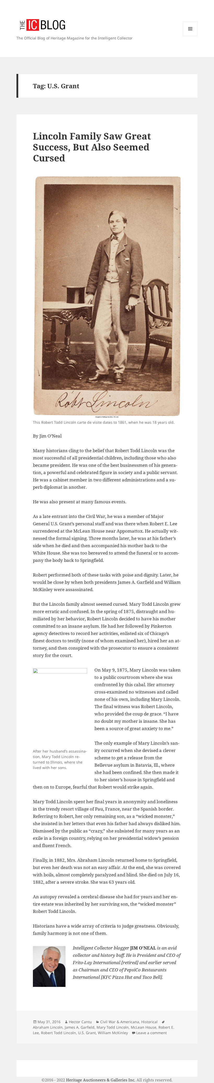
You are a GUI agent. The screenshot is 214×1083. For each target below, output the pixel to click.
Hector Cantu (80, 1021)
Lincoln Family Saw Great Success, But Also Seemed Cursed (92, 147)
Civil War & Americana (119, 1021)
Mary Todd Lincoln (113, 1027)
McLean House (143, 1027)
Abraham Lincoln (48, 1027)
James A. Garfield (79, 1027)
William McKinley (113, 1032)
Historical (149, 1021)
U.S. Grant (87, 1032)
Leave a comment (151, 1032)
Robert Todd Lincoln (58, 1032)
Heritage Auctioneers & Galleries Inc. (100, 1079)
